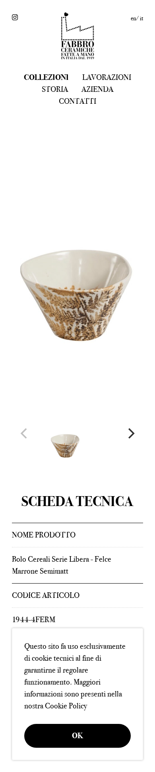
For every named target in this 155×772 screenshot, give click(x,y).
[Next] (130, 433)
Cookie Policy (66, 705)
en (133, 18)
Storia (55, 89)
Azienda (97, 89)
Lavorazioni (106, 77)
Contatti (77, 101)
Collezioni (46, 77)
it (141, 18)
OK (77, 735)
